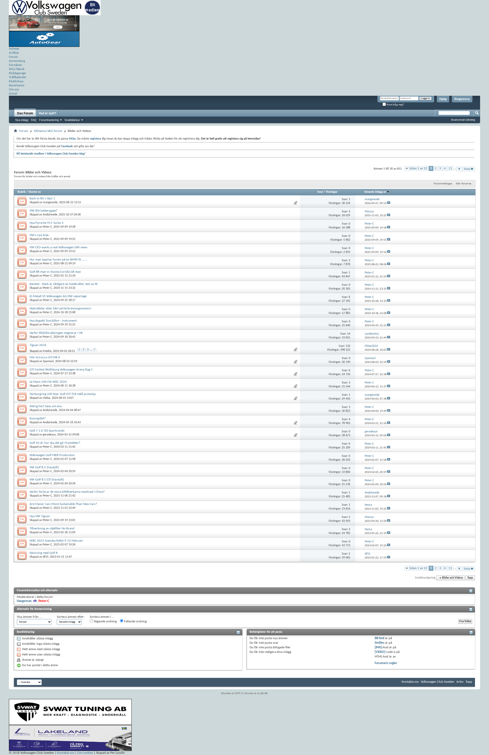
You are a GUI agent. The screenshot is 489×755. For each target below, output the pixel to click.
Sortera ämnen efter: (71, 617)
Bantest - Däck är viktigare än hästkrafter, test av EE (64, 284)
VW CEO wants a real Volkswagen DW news (58, 247)
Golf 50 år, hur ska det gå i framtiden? (55, 443)
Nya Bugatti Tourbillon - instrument (53, 320)
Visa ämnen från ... (29, 617)
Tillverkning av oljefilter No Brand (52, 528)
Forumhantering (49, 119)
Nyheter (14, 48)
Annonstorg (17, 61)
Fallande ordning (135, 621)
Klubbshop (16, 81)
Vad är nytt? (47, 113)
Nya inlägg (21, 119)
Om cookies (85, 752)
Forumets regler (386, 663)
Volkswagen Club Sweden (437, 681)
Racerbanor (17, 85)
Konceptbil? (38, 418)
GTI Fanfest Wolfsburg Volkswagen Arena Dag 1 (61, 369)
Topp (470, 577)
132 (348, 346)
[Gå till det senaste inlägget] (388, 203)
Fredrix (47, 351)
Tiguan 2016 (38, 345)
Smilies (379, 642)
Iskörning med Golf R (44, 553)
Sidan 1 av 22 (418, 168)
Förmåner (15, 65)
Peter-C (47, 226)
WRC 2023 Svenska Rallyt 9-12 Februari (56, 540)
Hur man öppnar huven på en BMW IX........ (58, 259)
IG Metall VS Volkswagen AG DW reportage (58, 296)
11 (450, 168)
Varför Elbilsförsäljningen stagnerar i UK (56, 333)
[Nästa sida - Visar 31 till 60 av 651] (459, 169)
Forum (13, 57)
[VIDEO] (380, 652)
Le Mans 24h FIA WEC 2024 (48, 381)
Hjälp (443, 99)
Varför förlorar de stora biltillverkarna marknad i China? (67, 491)
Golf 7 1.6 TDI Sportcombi (47, 430)
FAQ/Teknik (16, 69)
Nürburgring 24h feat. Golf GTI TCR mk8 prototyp (63, 394)
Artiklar (14, 52)
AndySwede (50, 214)
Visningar (331, 192)
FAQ (33, 119)
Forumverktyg (442, 183)
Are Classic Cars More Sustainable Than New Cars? (63, 504)
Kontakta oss (410, 681)
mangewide (50, 202)
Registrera (462, 99)
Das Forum (25, 113)
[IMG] (378, 647)
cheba (46, 398)
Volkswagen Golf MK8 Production (52, 455)
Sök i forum (462, 183)
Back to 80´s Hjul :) (42, 198)
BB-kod (379, 638)
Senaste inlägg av (375, 192)
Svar (320, 192)
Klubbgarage (17, 73)
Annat (13, 93)
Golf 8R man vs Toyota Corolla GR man (55, 271)
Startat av (35, 192)
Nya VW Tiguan (40, 516)
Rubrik (22, 192)
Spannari (48, 361)
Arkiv (460, 681)
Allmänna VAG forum (48, 131)
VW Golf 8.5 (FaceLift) (44, 467)
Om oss (14, 89)
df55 (45, 556)
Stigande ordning (105, 621)
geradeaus (49, 434)
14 (348, 333)
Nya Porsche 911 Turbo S (46, 223)
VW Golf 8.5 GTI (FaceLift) (47, 479)
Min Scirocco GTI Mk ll (45, 357)
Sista (467, 169)
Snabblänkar (72, 119)
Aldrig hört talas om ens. (46, 406)
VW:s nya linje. (39, 235)
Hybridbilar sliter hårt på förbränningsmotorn (60, 308)
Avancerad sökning (463, 119)
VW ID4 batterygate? (43, 210)
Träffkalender (17, 77)
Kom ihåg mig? (395, 104)
